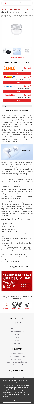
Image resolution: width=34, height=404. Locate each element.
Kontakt (17, 337)
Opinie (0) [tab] (13, 106)
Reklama (17, 326)
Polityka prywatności (17, 329)
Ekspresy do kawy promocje (17, 356)
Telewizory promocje (17, 353)
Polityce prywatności (9, 385)
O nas (17, 340)
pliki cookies (20, 380)
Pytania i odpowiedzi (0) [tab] (24, 106)
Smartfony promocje (17, 359)
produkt (3, 9)
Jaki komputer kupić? (17, 365)
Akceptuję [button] (17, 400)
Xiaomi (27, 9)
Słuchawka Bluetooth (16, 9)
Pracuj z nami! (17, 343)
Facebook (17, 375)
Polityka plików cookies (17, 331)
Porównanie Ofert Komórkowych (17, 362)
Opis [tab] (6, 106)
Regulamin (17, 334)
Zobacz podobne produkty (17, 57)
